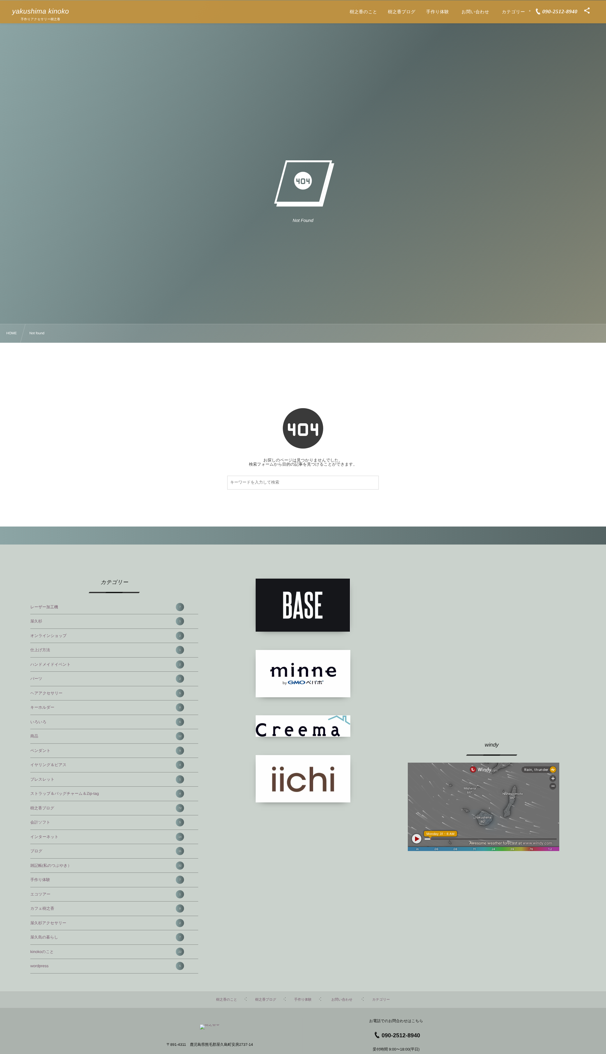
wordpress (105, 966)
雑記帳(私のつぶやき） (105, 865)
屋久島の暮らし (105, 937)
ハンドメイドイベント (105, 664)
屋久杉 (105, 621)
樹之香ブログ (105, 808)
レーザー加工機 (105, 607)
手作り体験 (105, 880)
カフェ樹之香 (105, 908)
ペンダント (105, 750)
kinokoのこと (105, 952)
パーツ (105, 678)
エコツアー (105, 894)
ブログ (105, 851)
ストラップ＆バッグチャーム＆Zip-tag (105, 793)
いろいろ (105, 722)
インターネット (105, 837)
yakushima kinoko (40, 11)
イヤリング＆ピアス (105, 765)
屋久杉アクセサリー (105, 923)
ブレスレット (105, 779)
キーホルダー (105, 707)
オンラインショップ (105, 636)
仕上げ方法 (105, 650)
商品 (105, 736)
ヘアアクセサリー (105, 693)
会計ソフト (105, 822)
